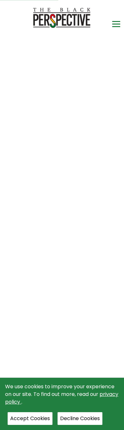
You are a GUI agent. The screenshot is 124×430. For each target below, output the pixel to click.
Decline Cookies (80, 418)
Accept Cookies (30, 418)
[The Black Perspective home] (62, 17)
